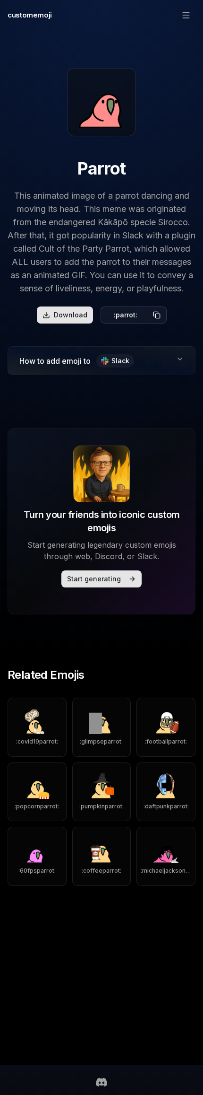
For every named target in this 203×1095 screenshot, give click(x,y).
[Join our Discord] (101, 1082)
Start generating (94, 579)
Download (70, 315)
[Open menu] (186, 15)
